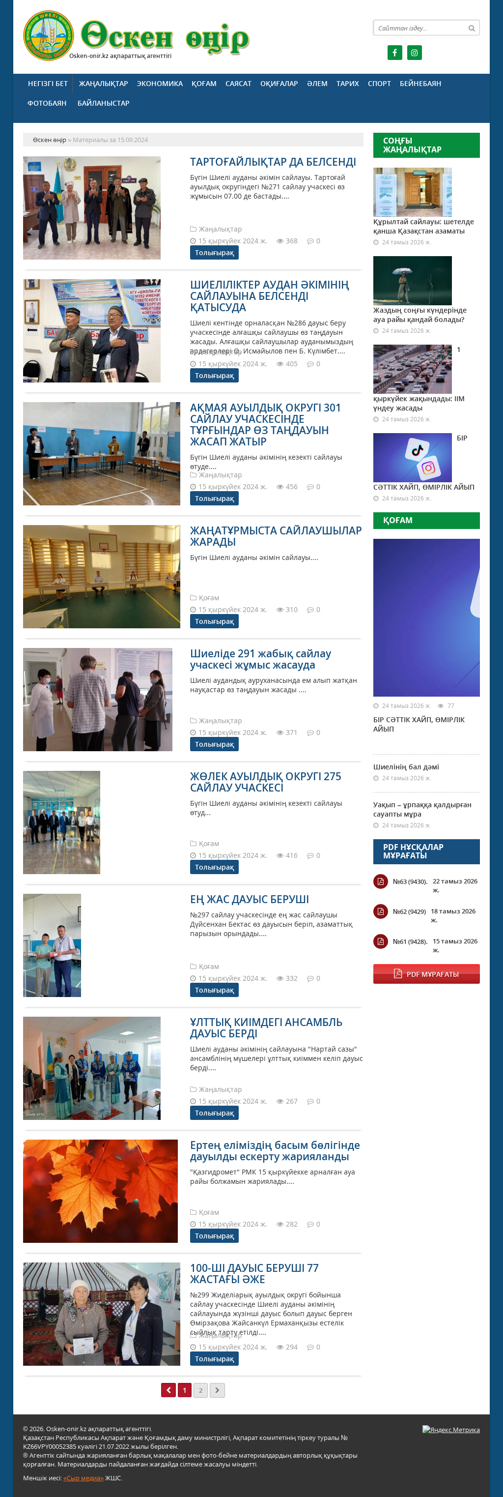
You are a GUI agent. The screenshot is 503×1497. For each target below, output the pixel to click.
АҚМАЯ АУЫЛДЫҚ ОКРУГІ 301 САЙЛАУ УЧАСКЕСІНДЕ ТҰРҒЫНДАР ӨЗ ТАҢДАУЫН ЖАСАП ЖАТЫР (265, 424)
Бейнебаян (421, 83)
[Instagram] (414, 52)
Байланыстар (104, 103)
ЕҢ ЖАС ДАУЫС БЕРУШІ (249, 899)
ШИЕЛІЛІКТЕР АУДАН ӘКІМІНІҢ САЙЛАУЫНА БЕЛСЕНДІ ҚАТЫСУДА (269, 296)
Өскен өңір (137, 35)
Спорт (379, 83)
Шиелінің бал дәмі (406, 766)
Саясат (238, 83)
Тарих (347, 83)
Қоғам (204, 83)
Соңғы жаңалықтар (412, 145)
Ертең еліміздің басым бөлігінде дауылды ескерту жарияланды (275, 1150)
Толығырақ (214, 252)
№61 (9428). (410, 941)
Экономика (160, 83)
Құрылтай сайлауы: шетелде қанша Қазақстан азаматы (423, 226)
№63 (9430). (410, 881)
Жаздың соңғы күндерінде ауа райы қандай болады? (420, 314)
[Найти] (472, 27)
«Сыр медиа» (83, 1477)
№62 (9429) (409, 911)
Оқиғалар (279, 83)
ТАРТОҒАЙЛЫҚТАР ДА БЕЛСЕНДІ (273, 162)
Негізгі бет (48, 83)
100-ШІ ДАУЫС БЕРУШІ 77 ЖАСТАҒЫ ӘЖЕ (254, 1273)
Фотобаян (47, 103)
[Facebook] (395, 52)
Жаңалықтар (103, 83)
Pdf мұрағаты (433, 974)
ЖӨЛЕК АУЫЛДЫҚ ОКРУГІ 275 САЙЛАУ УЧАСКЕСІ (265, 781)
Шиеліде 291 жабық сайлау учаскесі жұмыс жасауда (260, 659)
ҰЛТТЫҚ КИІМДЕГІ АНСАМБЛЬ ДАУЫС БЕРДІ (266, 1027)
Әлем (317, 83)
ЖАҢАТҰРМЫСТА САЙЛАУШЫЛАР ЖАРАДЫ (276, 536)
